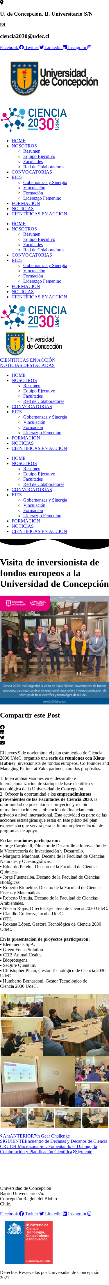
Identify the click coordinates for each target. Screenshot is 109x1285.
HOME (19, 140)
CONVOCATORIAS (32, 172)
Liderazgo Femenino (42, 198)
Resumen (31, 151)
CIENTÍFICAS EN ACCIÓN (39, 213)
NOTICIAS (23, 208)
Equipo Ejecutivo (39, 156)
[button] (54, 727)
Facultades (33, 161)
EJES (17, 177)
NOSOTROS (24, 145)
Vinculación (34, 187)
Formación (33, 192)
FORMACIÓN (26, 203)
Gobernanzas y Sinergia (45, 182)
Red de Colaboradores (43, 166)
